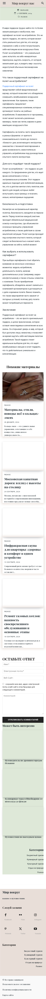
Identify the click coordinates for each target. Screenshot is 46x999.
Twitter (23, 933)
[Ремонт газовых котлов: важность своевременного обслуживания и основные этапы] (23, 593)
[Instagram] (35, 915)
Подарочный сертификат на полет (17, 86)
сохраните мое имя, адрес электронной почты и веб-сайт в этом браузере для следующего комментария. (20, 687)
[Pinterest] (5, 929)
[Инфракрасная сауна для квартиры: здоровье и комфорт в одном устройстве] (23, 522)
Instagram (37, 920)
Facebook (8, 920)
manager (24, 10)
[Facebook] (5, 915)
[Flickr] (20, 915)
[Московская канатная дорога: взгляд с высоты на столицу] (23, 456)
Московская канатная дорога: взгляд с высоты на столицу (22, 483)
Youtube (38, 933)
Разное (24, 16)
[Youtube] (35, 929)
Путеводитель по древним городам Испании (23, 761)
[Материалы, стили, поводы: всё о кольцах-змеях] (23, 386)
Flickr (23, 920)
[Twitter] (20, 929)
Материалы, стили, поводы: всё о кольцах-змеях (21, 413)
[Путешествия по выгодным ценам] (23, 821)
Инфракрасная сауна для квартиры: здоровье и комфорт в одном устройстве (22, 551)
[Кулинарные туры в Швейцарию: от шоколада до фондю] (23, 782)
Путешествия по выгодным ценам (23, 837)
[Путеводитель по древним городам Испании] (23, 744)
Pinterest (8, 933)
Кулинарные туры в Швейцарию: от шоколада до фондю (24, 800)
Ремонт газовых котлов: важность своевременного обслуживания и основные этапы (22, 624)
